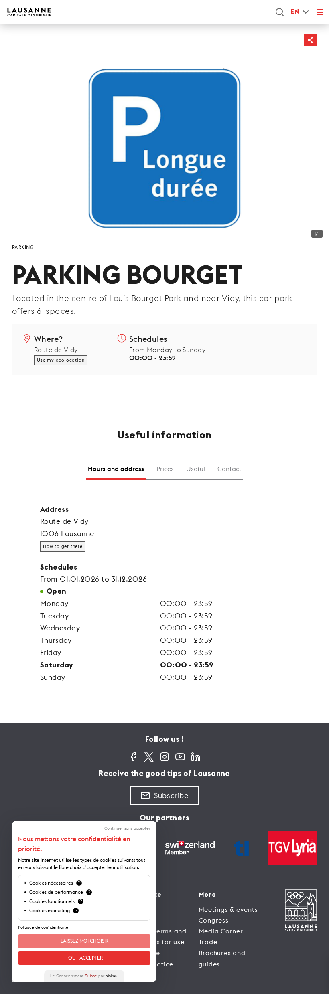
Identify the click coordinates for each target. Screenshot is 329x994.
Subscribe (171, 795)
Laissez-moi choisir (84, 941)
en (295, 12)
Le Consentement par (84, 976)
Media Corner (221, 931)
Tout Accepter (84, 958)
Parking (23, 247)
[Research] (279, 12)
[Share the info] (310, 40)
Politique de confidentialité (43, 927)
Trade (208, 942)
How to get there (63, 546)
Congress (214, 920)
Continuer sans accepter (127, 828)
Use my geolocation (60, 360)
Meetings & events (228, 909)
